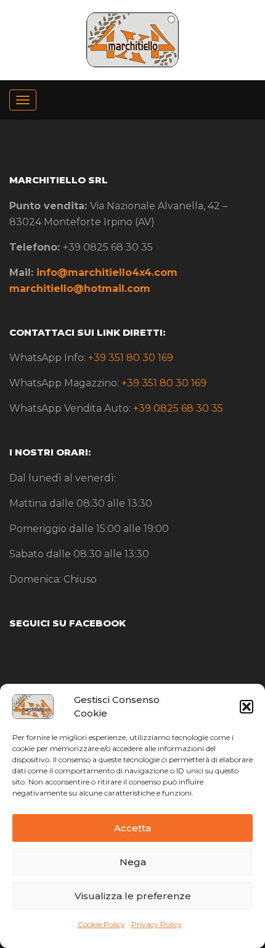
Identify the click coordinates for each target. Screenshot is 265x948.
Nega (133, 862)
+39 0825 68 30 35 (178, 408)
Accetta (132, 828)
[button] (246, 707)
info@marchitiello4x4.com (106, 272)
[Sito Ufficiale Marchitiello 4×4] (132, 38)
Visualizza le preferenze (133, 896)
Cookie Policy (101, 924)
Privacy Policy (156, 924)
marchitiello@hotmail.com (79, 288)
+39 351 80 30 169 (130, 358)
